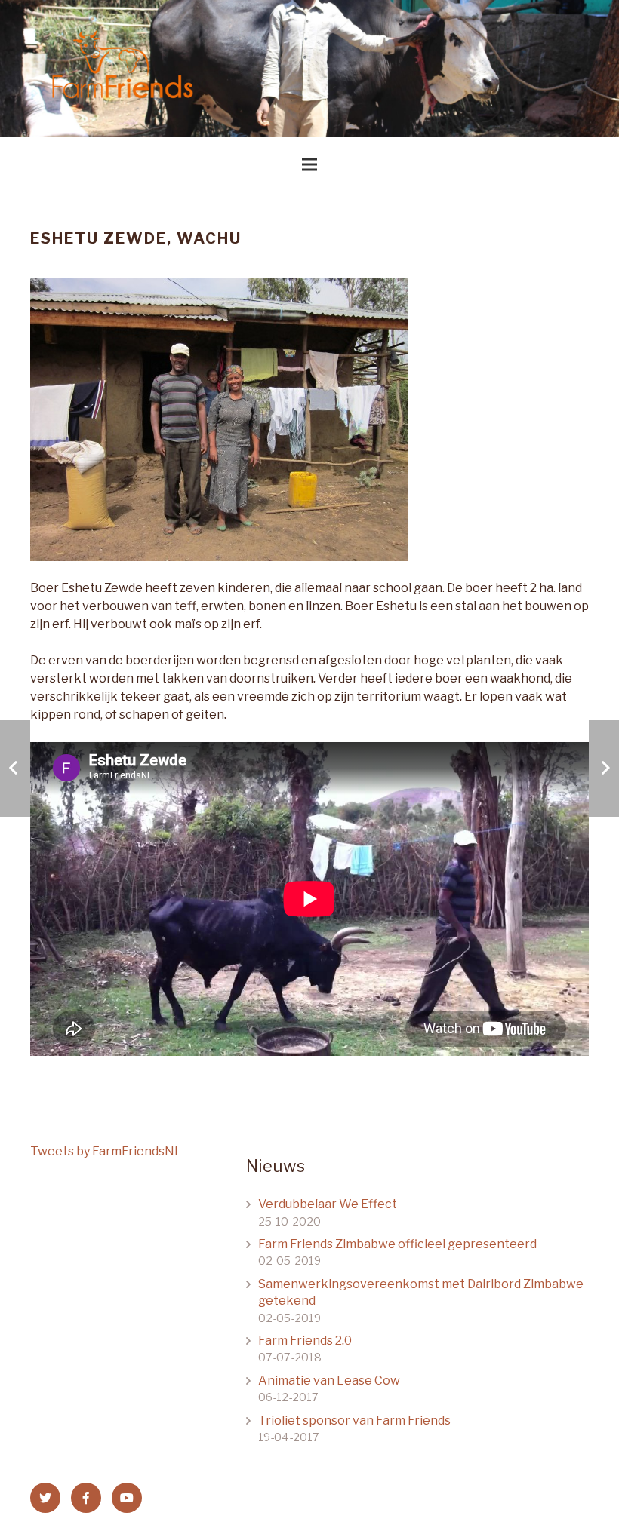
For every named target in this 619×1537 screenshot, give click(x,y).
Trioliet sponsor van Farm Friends (354, 1420)
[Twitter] (45, 1498)
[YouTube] (127, 1498)
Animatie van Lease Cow (329, 1380)
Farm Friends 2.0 (305, 1340)
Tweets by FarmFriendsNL (106, 1151)
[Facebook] (86, 1498)
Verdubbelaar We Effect (327, 1204)
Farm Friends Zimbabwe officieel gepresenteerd (397, 1244)
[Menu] (309, 164)
